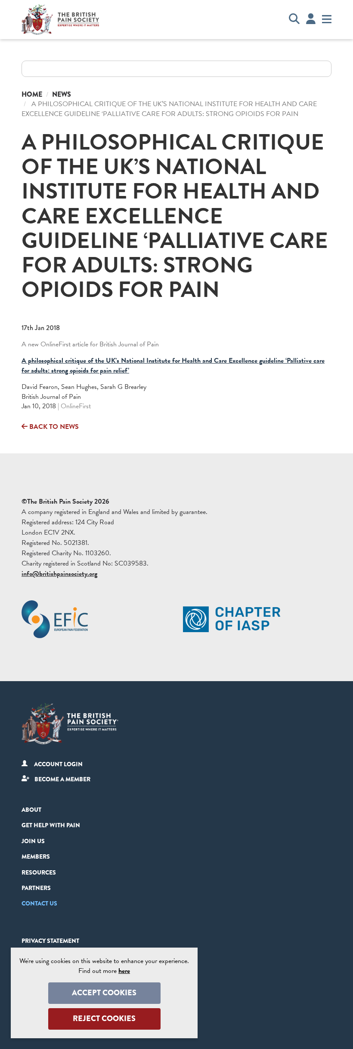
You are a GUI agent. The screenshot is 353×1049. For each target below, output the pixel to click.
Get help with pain (51, 825)
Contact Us (39, 903)
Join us (33, 841)
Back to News (53, 427)
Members (36, 856)
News (61, 94)
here (124, 971)
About (31, 809)
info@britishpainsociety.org (59, 574)
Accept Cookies (104, 992)
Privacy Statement (50, 940)
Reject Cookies (104, 1018)
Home (32, 94)
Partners (36, 888)
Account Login (58, 764)
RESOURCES (39, 872)
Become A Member (62, 779)
